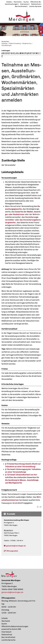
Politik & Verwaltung (15, 43)
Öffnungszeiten (12, 551)
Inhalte (9, 2)
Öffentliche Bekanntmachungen (15, 626)
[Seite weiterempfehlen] (41, 507)
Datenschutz (35, 4)
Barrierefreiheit (21, 6)
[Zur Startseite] (21, 16)
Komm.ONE (16, 629)
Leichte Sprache (35, 6)
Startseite (17, 2)
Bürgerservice (26, 43)
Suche (26, 2)
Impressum (24, 4)
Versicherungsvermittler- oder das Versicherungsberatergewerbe (23, 220)
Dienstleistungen (7, 45)
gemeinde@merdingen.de (16, 546)
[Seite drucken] (37, 507)
